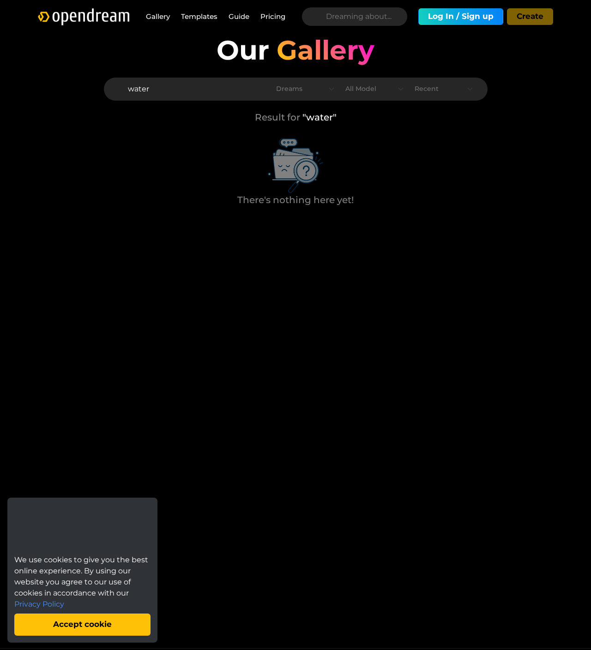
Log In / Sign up (461, 16)
